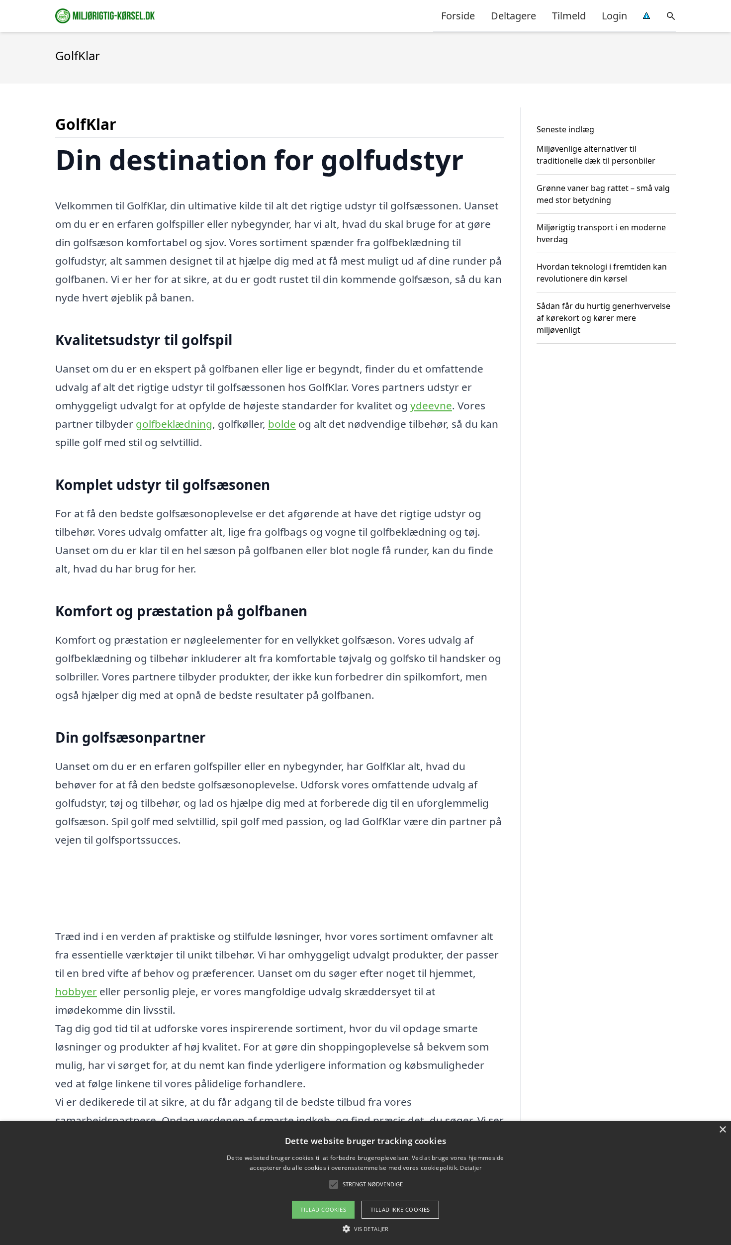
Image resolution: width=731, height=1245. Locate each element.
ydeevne (431, 405)
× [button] (722, 1130)
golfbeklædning (174, 424)
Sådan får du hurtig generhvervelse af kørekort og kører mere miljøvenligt (603, 317)
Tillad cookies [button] (323, 1209)
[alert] (365, 1183)
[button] (365, 1229)
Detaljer (470, 1167)
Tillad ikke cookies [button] (400, 1209)
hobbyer (76, 991)
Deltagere (513, 15)
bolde (282, 424)
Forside (458, 15)
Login (614, 15)
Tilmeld (569, 15)
